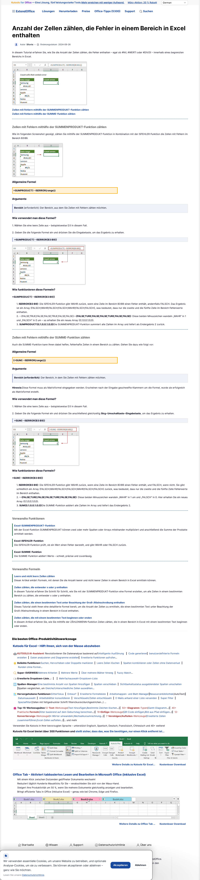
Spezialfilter (24, 702)
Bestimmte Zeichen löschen (102, 707)
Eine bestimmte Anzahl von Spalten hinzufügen (64, 684)
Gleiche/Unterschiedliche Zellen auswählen (69, 688)
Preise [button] (86, 11)
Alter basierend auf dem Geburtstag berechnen (66, 711)
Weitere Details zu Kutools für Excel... (133, 764)
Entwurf (71, 693)
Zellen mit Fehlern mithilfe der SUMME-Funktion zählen (43, 113)
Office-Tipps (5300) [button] (107, 11)
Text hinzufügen (77, 707)
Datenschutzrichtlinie (112, 844)
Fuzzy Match (124, 672)
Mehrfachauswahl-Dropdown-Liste (78, 678)
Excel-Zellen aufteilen (49, 720)
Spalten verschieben (105, 684)
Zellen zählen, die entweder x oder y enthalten (40, 587)
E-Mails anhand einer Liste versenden (136, 698)
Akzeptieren (120, 865)
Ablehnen (140, 865)
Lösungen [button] (48, 11)
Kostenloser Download (173, 764)
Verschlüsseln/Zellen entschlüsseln (93, 698)
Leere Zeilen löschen (108, 662)
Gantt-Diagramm (157, 707)
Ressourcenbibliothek (161, 693)
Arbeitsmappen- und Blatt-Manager (129, 693)
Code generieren (137, 653)
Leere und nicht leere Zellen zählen (34, 576)
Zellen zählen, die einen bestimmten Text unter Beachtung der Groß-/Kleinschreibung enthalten (69, 602)
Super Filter (167, 698)
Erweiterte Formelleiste (93, 693)
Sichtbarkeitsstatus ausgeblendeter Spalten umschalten (151, 684)
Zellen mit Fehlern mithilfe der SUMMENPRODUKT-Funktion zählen (50, 109)
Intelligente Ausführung (111, 653)
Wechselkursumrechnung (87, 716)
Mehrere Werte (69, 672)
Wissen (53, 844)
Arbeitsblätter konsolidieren (54, 698)
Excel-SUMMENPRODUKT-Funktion (34, 525)
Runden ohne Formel (29, 667)
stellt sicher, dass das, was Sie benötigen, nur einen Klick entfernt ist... (120, 731)
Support (130, 11)
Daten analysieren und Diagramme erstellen (54, 657)
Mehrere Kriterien (47, 672)
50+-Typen (134, 707)
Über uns (145, 844)
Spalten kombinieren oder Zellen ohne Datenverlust (151, 662)
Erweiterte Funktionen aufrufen (98, 657)
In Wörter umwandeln (61, 716)
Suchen (148, 11)
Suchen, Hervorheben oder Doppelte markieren (67, 662)
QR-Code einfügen (134, 711)
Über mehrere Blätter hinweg (97, 672)
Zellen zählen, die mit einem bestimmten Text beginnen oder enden (53, 617)
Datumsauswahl (26, 698)
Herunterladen (68, 11)
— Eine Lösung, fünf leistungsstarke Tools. (68, 2)
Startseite (28, 844)
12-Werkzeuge (56, 707)
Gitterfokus (57, 693)
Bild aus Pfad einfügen (157, 711)
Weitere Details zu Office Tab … (137, 823)
